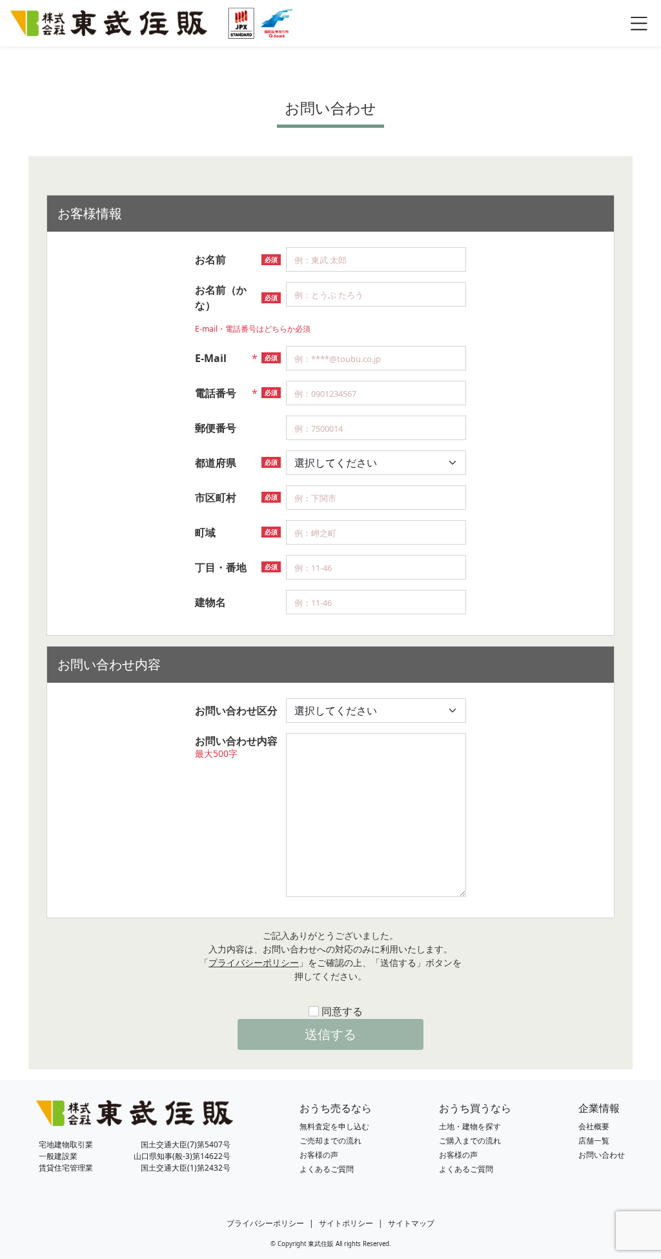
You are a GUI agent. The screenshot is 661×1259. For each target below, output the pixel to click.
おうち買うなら (475, 1108)
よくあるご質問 (327, 1168)
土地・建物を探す (470, 1126)
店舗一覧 (593, 1140)
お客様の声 (319, 1154)
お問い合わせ (601, 1154)
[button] (639, 22)
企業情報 (599, 1108)
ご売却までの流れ (330, 1140)
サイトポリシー (346, 1223)
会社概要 (593, 1126)
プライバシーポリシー (253, 962)
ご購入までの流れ (470, 1140)
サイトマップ (411, 1223)
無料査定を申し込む (334, 1126)
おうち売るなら (336, 1108)
